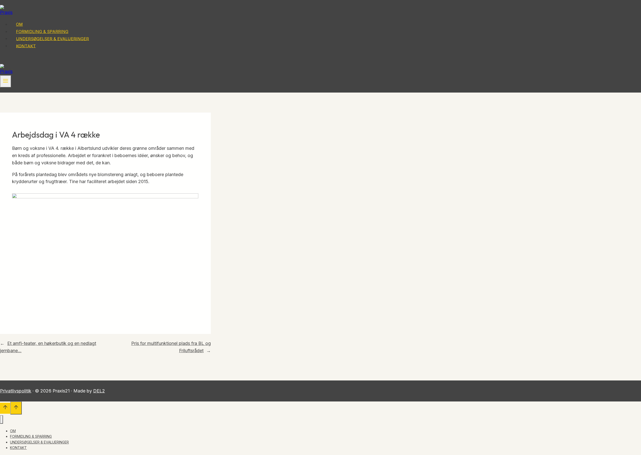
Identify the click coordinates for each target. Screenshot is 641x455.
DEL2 (99, 390)
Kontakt (26, 45)
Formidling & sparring (42, 31)
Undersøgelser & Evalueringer (52, 38)
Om (19, 24)
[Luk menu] (1, 419)
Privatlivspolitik (15, 390)
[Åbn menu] (5, 81)
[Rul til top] (5, 408)
